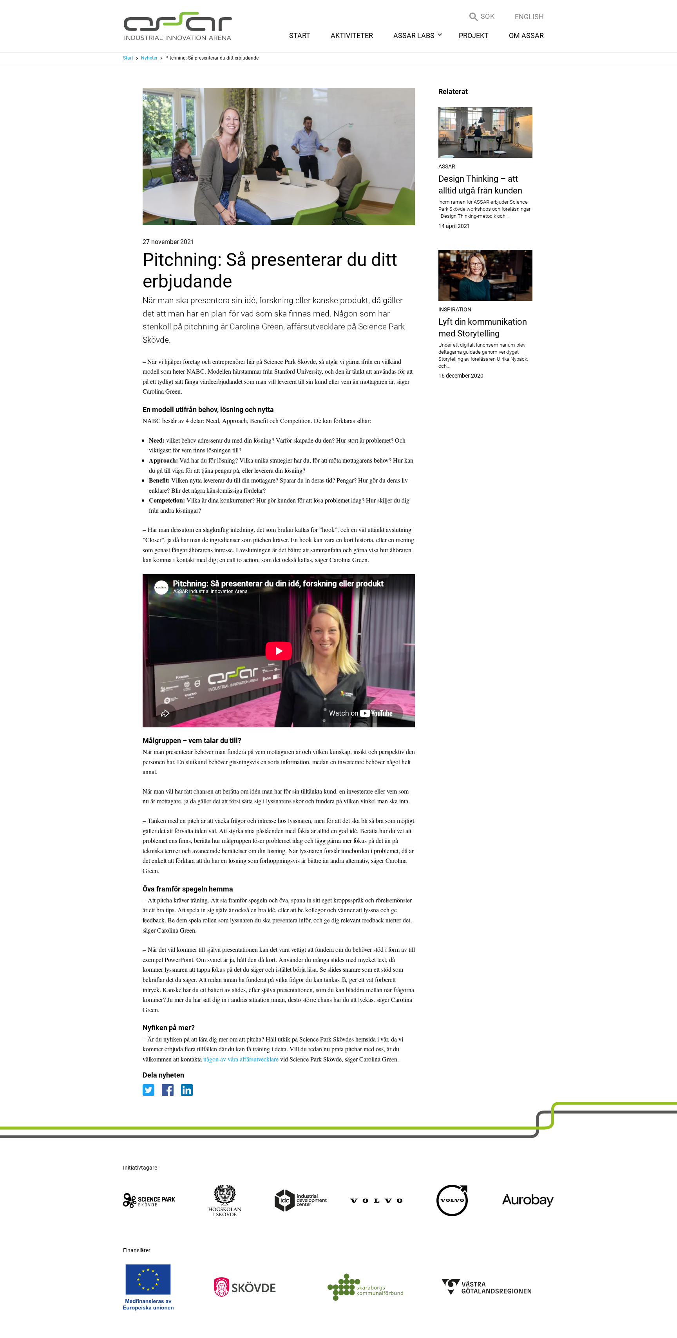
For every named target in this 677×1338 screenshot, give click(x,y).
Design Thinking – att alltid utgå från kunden (485, 201)
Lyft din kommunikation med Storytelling (485, 348)
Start (128, 58)
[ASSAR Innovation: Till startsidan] (178, 26)
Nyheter (149, 58)
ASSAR (446, 166)
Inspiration (454, 309)
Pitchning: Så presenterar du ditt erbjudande (212, 58)
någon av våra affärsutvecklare (241, 1059)
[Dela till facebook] (171, 1089)
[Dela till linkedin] (190, 1089)
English (529, 17)
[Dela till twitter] (152, 1089)
